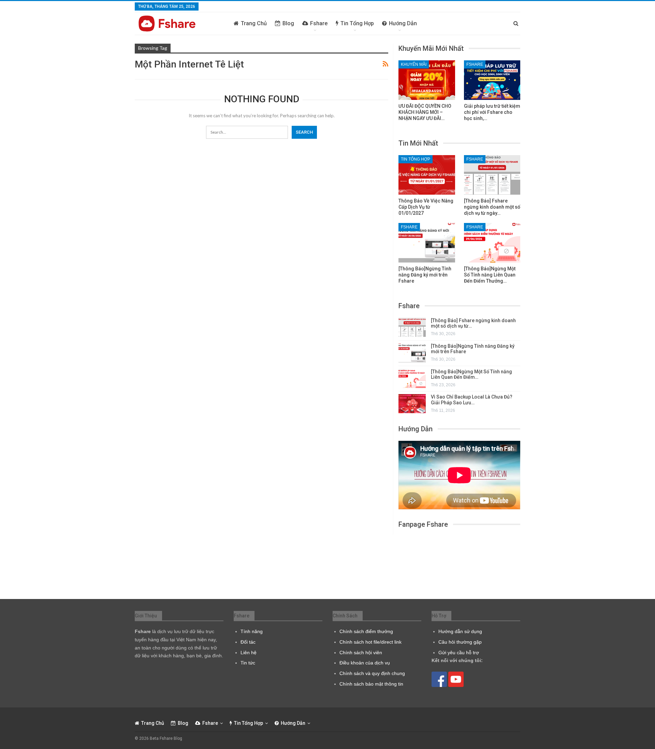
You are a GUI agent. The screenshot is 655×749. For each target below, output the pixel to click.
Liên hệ (249, 652)
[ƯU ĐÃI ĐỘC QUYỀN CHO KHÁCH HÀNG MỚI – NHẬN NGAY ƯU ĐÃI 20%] (426, 80)
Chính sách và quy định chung (372, 673)
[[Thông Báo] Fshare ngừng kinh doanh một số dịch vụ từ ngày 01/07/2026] (492, 175)
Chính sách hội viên (360, 652)
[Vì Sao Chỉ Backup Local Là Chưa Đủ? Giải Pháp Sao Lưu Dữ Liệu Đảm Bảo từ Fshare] (412, 403)
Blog (288, 23)
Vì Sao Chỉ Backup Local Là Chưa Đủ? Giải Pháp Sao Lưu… (471, 399)
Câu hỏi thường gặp (460, 642)
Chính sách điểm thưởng (366, 631)
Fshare (319, 23)
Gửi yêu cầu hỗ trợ (458, 652)
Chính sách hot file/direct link (370, 642)
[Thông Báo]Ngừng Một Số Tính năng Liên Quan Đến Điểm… (471, 374)
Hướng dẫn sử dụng (460, 631)
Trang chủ (254, 23)
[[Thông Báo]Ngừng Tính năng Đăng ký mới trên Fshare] (426, 243)
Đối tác (248, 642)
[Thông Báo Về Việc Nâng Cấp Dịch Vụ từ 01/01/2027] (426, 175)
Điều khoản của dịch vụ (364, 662)
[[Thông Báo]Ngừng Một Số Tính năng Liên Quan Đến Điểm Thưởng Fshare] (492, 243)
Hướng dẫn (403, 23)
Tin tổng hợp (357, 23)
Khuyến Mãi (413, 64)
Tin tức (248, 662)
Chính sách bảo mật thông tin (371, 684)
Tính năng (252, 631)
